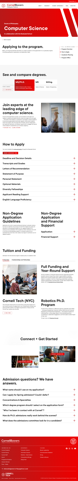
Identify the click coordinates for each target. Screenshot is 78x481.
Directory (73, 5)
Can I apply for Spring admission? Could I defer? (26, 394)
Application (46, 231)
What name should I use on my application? (23, 389)
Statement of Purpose (13, 173)
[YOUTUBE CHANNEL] (75, 449)
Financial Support (49, 236)
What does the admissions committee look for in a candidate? (32, 420)
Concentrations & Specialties (17, 400)
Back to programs (7, 39)
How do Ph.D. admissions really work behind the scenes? (30, 415)
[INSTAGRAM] (69, 449)
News (67, 5)
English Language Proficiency (17, 199)
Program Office (66, 57)
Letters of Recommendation (16, 168)
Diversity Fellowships (13, 189)
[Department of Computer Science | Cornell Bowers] (12, 6)
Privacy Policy (11, 478)
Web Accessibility (5, 478)
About (39, 5)
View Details (8, 89)
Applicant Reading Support (16, 194)
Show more (8, 313)
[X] (72, 449)
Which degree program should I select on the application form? (33, 405)
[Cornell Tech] (8, 474)
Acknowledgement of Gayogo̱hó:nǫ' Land (16, 469)
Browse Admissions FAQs (10, 153)
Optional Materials (11, 184)
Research (46, 5)
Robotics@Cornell (54, 318)
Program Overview (67, 49)
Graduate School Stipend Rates (55, 282)
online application (18, 149)
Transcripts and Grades (14, 163)
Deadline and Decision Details (17, 158)
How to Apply (65, 52)
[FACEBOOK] (66, 449)
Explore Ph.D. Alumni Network (12, 127)
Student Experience (57, 5)
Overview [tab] (6, 260)
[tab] (20, 260)
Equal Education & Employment (20, 478)
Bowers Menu (72, 1)
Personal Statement (12, 179)
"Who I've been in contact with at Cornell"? (23, 410)
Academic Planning (67, 55)
